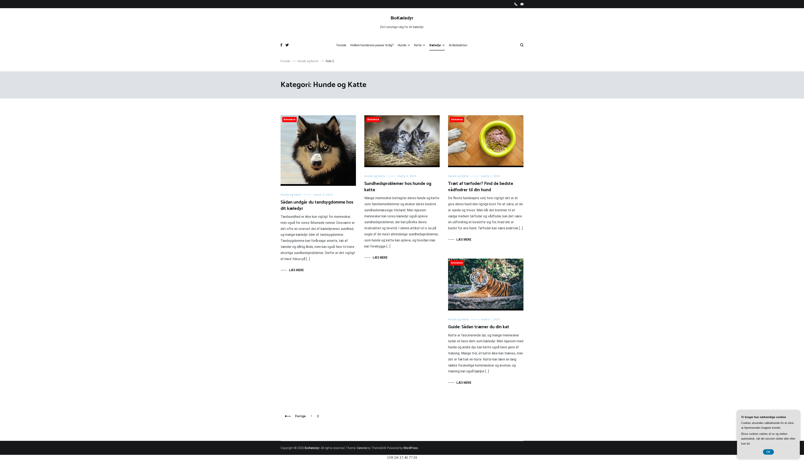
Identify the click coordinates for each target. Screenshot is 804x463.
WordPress (410, 448)
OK (768, 452)
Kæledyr (435, 45)
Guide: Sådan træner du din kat (478, 327)
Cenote (362, 448)
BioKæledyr (402, 18)
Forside (341, 45)
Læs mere (296, 270)
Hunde (402, 45)
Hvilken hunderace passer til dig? (372, 45)
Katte (418, 45)
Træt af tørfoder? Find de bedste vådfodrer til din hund (480, 186)
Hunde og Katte (291, 194)
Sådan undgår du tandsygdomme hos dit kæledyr (317, 205)
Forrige (300, 416)
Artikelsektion (458, 45)
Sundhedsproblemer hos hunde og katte (397, 186)
